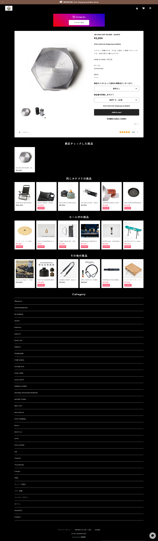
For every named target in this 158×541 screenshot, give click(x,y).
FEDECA (18, 347)
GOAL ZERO (19, 373)
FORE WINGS (19, 360)
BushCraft (18, 340)
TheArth (18, 458)
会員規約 (97, 530)
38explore (18, 301)
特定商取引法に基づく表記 (83, 530)
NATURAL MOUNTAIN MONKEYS (26, 393)
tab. (16, 452)
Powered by (77, 537)
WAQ (16, 478)
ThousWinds (19, 465)
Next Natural (19, 412)
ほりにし (18, 504)
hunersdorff (19, 380)
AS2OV (17, 321)
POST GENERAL (20, 419)
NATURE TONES (20, 399)
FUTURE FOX (19, 367)
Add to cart (116, 112)
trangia (17, 471)
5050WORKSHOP (21, 308)
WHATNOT (18, 511)
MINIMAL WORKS (21, 386)
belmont (18, 334)
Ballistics (18, 327)
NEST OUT (18, 406)
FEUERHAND (19, 353)
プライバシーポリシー (64, 530)
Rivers (17, 425)
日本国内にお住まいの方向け (116, 119)
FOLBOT (18, 517)
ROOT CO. (18, 432)
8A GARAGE (19, 314)
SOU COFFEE (19, 445)
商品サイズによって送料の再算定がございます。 (114, 83)
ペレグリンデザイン (22, 497)
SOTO (17, 439)
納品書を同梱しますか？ (104, 95)
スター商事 (18, 491)
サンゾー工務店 (20, 484)
